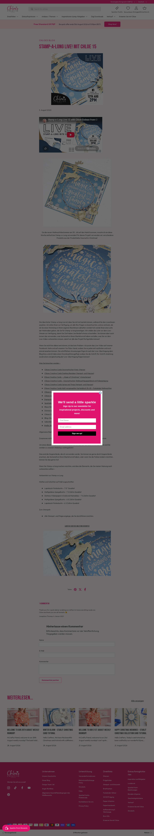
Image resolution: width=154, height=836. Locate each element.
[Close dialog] (100, 393)
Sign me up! (77, 433)
